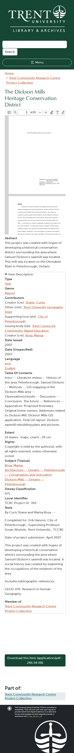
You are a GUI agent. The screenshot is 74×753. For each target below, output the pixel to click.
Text (8, 284)
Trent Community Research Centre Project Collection (30, 696)
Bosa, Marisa (34, 335)
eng (7, 363)
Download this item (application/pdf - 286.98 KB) (35, 660)
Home (9, 73)
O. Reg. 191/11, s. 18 (34, 716)
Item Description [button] (20, 274)
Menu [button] (39, 62)
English (10, 368)
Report (10, 293)
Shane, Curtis (35, 302)
